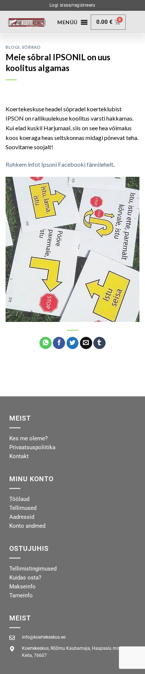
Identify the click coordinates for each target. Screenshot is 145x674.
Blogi (13, 47)
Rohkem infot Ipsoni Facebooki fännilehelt (59, 164)
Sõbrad (31, 47)
